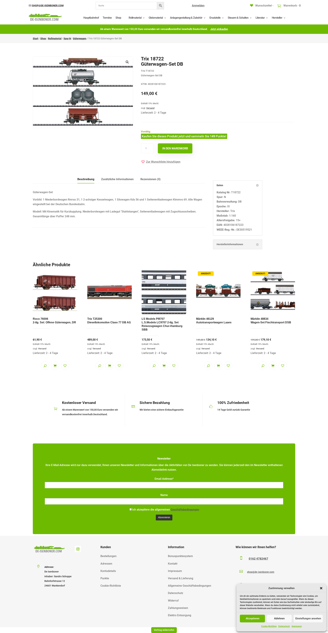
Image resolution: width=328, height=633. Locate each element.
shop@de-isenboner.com (48, 5)
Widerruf (173, 600)
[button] (321, 588)
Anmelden (198, 5)
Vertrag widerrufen (164, 630)
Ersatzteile (215, 17)
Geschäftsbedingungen (185, 509)
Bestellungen (108, 556)
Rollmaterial (135, 17)
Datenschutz (284, 626)
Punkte (104, 578)
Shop (118, 17)
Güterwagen (79, 38)
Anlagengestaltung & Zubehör (186, 17)
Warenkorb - (292, 5)
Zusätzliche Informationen (117, 179)
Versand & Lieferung (180, 578)
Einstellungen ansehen (308, 618)
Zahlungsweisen (178, 608)
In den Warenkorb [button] (55, 365)
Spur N (67, 38)
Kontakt (172, 563)
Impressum (297, 626)
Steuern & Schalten (238, 17)
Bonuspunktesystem (180, 556)
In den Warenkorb (175, 148)
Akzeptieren (252, 618)
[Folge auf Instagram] (77, 549)
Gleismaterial (156, 17)
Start (35, 38)
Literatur (260, 17)
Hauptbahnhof (91, 17)
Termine (107, 17)
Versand (150, 108)
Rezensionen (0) (150, 179)
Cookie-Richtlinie (269, 626)
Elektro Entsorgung (179, 615)
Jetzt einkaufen (219, 29)
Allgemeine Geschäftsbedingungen (189, 585)
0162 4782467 (258, 558)
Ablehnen (279, 618)
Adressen (106, 563)
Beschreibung (85, 179)
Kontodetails (108, 571)
